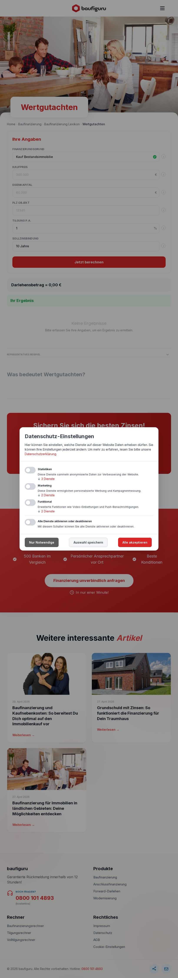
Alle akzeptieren (134, 542)
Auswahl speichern (88, 542)
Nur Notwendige (41, 542)
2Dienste (46, 495)
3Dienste (46, 479)
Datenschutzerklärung (40, 454)
